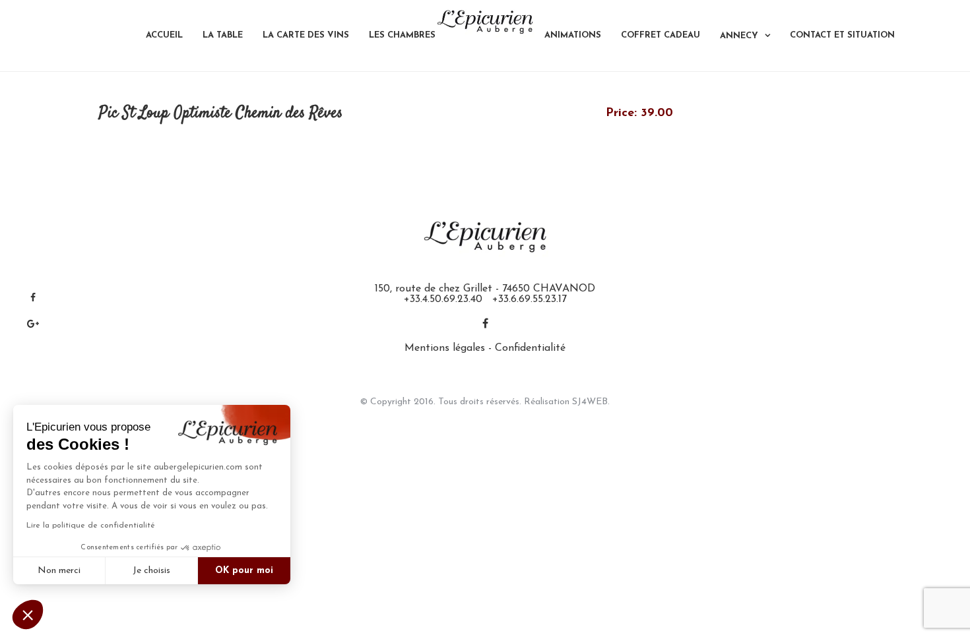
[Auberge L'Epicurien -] (485, 22)
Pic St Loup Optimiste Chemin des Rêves (220, 113)
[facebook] (485, 324)
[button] (28, 614)
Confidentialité (530, 348)
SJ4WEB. (591, 402)
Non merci (59, 571)
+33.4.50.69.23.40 (443, 299)
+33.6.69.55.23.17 (529, 299)
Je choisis (151, 571)
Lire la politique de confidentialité (90, 526)
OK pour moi (244, 571)
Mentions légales (444, 348)
